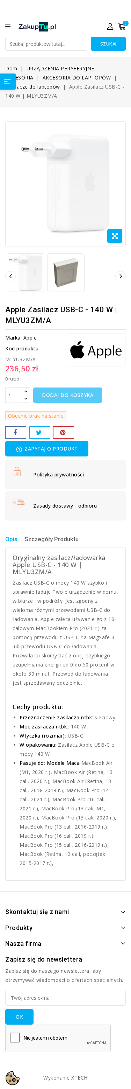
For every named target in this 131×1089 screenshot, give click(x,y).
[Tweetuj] (40, 432)
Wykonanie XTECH (65, 1077)
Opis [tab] (11, 539)
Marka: (13, 337)
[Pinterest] (63, 432)
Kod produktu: (22, 348)
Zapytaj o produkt (47, 449)
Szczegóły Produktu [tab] (51, 539)
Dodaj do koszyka (67, 395)
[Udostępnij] (16, 432)
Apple (30, 337)
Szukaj (108, 44)
